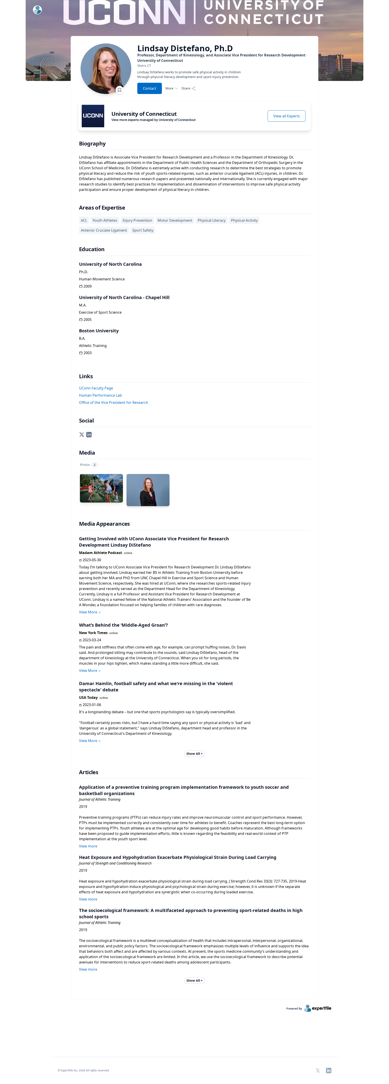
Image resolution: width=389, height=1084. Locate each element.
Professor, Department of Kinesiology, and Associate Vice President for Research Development (221, 58)
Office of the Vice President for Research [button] (113, 402)
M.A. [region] (82, 305)
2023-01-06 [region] (92, 704)
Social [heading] (86, 420)
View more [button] (88, 846)
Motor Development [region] (175, 220)
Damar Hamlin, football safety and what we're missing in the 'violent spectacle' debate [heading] (156, 686)
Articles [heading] (88, 772)
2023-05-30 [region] (92, 559)
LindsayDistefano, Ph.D (185, 48)
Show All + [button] (194, 753)
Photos (87, 465)
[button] (81, 434)
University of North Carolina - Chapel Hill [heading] (124, 297)
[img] (93, 116)
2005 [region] (88, 319)
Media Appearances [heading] (104, 523)
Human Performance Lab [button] (100, 395)
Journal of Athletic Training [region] (99, 799)
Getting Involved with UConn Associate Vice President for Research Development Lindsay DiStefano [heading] (154, 542)
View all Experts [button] (286, 116)
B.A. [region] (82, 338)
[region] (224, 65)
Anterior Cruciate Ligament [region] (104, 230)
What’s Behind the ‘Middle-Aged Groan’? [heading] (123, 625)
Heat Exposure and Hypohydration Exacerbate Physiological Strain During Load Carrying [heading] (177, 857)
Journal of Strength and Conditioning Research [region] (115, 863)
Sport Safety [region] (142, 230)
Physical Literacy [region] (212, 220)
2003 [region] (88, 352)
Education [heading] (92, 249)
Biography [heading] (92, 143)
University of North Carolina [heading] (110, 264)
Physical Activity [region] (244, 220)
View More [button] (88, 612)
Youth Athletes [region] (105, 220)
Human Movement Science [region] (102, 279)
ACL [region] (84, 220)
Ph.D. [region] (83, 271)
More (169, 88)
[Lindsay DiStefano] (148, 490)
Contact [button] (149, 88)
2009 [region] (88, 286)
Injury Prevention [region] (137, 220)
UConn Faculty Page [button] (96, 388)
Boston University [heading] (99, 331)
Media (87, 452)
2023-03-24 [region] (92, 639)
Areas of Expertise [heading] (102, 207)
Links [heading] (86, 376)
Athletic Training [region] (93, 345)
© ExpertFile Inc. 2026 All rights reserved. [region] (83, 1070)
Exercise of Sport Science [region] (100, 312)
